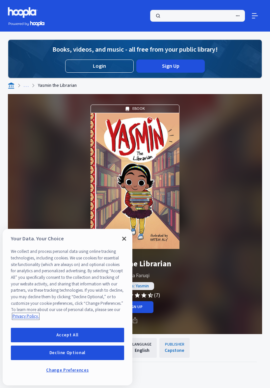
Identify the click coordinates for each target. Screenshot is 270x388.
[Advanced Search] (237, 16)
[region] (67, 307)
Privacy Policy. (26, 316)
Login (99, 66)
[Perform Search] (197, 16)
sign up (135, 307)
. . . (26, 85)
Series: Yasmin (135, 286)
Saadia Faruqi (135, 275)
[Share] (135, 320)
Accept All (67, 335)
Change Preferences (67, 370)
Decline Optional (67, 353)
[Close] (124, 238)
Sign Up (170, 66)
